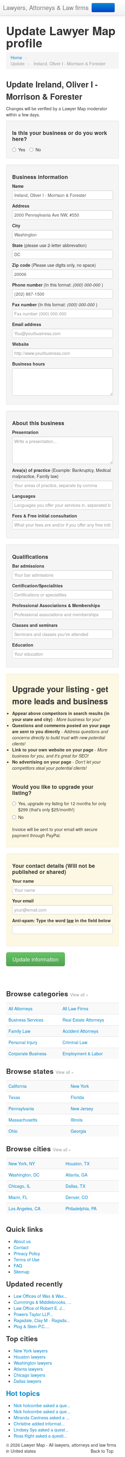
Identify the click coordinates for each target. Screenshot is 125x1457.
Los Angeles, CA (24, 1208)
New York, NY (21, 1163)
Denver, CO (77, 1197)
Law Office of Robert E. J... (39, 1308)
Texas (14, 1097)
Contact (21, 1247)
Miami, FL (18, 1197)
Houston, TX (78, 1163)
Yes (21, 149)
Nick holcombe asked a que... (42, 1405)
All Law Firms (75, 1008)
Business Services (25, 1020)
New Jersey (82, 1108)
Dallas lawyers (27, 1381)
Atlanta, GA (76, 1175)
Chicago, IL (19, 1186)
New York (80, 1086)
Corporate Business (27, 1053)
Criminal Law (74, 1042)
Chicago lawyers (29, 1375)
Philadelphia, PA (81, 1208)
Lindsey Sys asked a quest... (41, 1430)
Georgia (78, 1131)
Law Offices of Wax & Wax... (40, 1296)
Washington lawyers (33, 1363)
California (17, 1086)
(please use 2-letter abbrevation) (49, 245)
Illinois (77, 1120)
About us (22, 1241)
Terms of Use (26, 1259)
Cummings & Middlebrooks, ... (42, 1302)
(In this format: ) (57, 285)
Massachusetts (22, 1120)
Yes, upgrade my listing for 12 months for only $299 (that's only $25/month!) (62, 806)
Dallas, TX (75, 1186)
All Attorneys (20, 1008)
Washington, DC (23, 1175)
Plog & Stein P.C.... (31, 1326)
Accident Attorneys (80, 1031)
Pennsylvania (21, 1108)
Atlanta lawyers (28, 1369)
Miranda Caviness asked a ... (41, 1417)
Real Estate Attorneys (83, 1020)
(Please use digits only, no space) (54, 265)
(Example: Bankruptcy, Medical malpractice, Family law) (61, 473)
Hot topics (23, 1393)
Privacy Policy (27, 1253)
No (38, 149)
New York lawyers (31, 1351)
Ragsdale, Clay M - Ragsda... (42, 1320)
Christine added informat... (39, 1424)
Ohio (13, 1131)
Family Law (19, 1031)
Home (16, 57)
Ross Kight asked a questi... (40, 1436)
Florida (77, 1097)
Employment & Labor (82, 1053)
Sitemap (21, 1272)
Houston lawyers (30, 1357)
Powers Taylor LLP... (33, 1314)
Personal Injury (22, 1042)
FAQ (18, 1266)
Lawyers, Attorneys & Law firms (46, 7)
